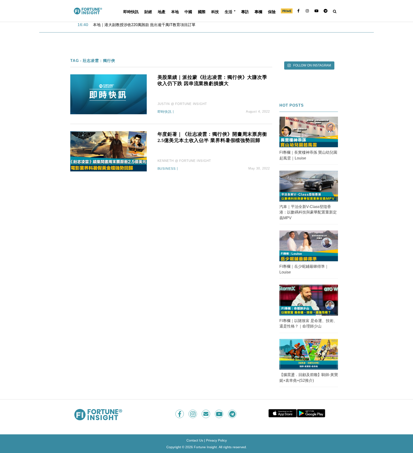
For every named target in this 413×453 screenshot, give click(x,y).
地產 (161, 11)
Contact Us (194, 440)
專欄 (258, 11)
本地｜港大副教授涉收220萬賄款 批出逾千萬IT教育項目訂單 (144, 24)
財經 (148, 11)
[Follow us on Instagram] (193, 414)
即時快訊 (131, 11)
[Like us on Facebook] (180, 414)
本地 (175, 11)
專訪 (245, 11)
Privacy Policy (216, 440)
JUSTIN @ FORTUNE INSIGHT (182, 104)
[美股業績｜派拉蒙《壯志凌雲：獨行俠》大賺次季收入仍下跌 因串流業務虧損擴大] (108, 94)
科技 (215, 11)
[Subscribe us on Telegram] (232, 414)
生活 (228, 11)
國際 (202, 11)
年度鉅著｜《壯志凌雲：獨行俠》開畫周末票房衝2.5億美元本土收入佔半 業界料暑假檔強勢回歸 (212, 137)
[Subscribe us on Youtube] (219, 414)
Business (167, 168)
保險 (272, 11)
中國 (188, 11)
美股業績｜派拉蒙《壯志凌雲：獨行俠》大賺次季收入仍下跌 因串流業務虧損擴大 (212, 80)
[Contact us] (206, 414)
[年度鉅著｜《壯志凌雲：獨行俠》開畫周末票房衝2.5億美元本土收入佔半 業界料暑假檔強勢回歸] (108, 151)
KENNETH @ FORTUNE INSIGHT (184, 161)
